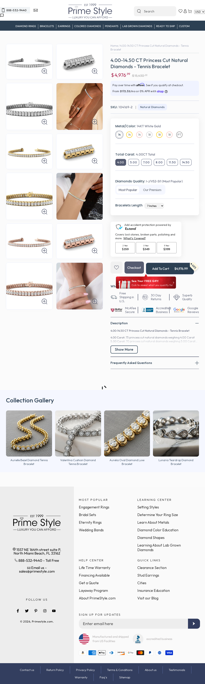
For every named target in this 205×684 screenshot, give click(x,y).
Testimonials (177, 670)
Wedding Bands (91, 530)
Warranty (81, 677)
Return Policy (55, 670)
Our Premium (152, 190)
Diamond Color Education (157, 530)
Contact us (27, 670)
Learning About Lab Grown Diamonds (159, 547)
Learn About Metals (153, 522)
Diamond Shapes (151, 537)
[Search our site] (139, 11)
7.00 (146, 162)
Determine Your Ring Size (157, 514)
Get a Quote (89, 583)
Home (114, 45)
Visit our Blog (147, 598)
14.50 (186, 162)
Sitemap (124, 677)
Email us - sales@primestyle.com (37, 569)
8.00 (159, 162)
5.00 (133, 162)
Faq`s (103, 677)
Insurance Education (153, 590)
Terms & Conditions (120, 670)
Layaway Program (93, 590)
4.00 (120, 162)
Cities (141, 583)
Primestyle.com (42, 621)
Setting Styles (148, 507)
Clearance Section (152, 567)
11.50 (172, 162)
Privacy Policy (85, 670)
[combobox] (151, 11)
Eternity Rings (90, 522)
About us (151, 670)
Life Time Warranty (94, 567)
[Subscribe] (194, 624)
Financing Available (94, 575)
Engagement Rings (94, 507)
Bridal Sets (87, 514)
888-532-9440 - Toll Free (38, 560)
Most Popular (128, 190)
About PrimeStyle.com (97, 598)
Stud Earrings (148, 575)
